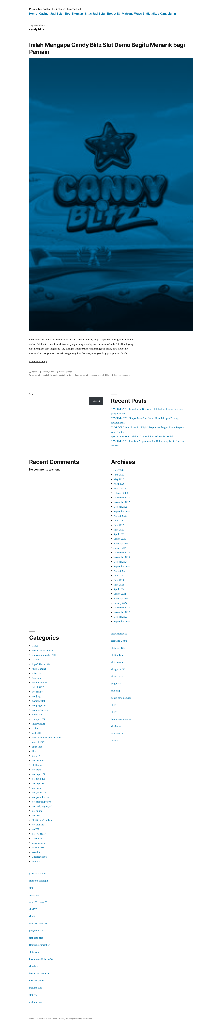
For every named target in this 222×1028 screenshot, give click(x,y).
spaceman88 (38, 847)
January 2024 (120, 603)
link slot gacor (36, 980)
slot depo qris (36, 937)
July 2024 (118, 575)
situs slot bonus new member (46, 737)
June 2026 (119, 474)
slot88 (114, 705)
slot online (37, 810)
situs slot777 (38, 742)
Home (33, 13)
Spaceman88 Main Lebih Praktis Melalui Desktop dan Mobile (142, 436)
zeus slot (36, 861)
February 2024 (121, 598)
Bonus (35, 645)
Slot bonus (37, 765)
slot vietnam (117, 662)
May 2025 (119, 529)
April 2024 (119, 589)
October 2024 (120, 561)
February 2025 (121, 543)
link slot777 (38, 687)
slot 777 (36, 755)
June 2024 (119, 580)
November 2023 (122, 612)
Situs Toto (37, 746)
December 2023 (122, 607)
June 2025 (119, 525)
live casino (37, 691)
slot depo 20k (38, 778)
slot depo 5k (38, 783)
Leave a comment (122, 375)
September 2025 (122, 511)
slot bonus (116, 726)
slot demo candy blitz (100, 375)
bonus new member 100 (44, 655)
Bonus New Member (42, 650)
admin (34, 372)
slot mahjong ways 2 (42, 806)
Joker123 (36, 673)
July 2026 (118, 470)
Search (32, 394)
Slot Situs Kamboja (158, 13)
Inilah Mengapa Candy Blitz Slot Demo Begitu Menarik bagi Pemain (107, 48)
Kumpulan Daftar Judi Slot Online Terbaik (55, 9)
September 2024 (122, 566)
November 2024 (122, 557)
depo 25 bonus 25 (41, 664)
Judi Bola (56, 13)
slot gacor (37, 788)
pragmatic (116, 683)
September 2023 (122, 621)
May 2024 (119, 584)
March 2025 (120, 538)
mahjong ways (39, 705)
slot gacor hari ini (40, 797)
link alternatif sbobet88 (41, 959)
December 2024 (122, 552)
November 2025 (122, 502)
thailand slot (35, 987)
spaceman (37, 838)
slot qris (36, 815)
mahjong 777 (117, 733)
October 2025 (120, 506)
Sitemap (77, 13)
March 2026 (120, 488)
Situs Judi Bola (95, 13)
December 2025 (122, 497)
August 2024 (120, 571)
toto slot (36, 852)
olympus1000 (39, 719)
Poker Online (38, 723)
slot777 (35, 829)
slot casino (34, 952)
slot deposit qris (119, 633)
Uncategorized (65, 372)
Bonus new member (39, 944)
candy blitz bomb (50, 375)
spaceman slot (39, 843)
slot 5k (114, 740)
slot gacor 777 (39, 792)
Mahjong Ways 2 (133, 13)
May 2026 (119, 479)
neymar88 (37, 714)
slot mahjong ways (41, 801)
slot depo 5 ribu (119, 640)
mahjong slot (38, 700)
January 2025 (120, 548)
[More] (174, 14)
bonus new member (121, 697)
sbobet (35, 728)
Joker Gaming (39, 668)
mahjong (36, 696)
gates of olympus (37, 873)
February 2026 (121, 493)
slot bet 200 (37, 760)
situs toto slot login (38, 880)
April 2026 (119, 483)
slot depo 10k (38, 774)
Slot (67, 13)
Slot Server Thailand (42, 820)
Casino (43, 13)
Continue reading (40, 361)
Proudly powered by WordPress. (79, 1019)
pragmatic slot (36, 930)
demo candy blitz (82, 375)
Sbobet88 (113, 13)
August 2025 (120, 516)
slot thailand (38, 824)
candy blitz (37, 375)
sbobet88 (36, 733)
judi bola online (40, 682)
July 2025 (118, 520)
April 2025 (119, 534)
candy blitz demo (66, 375)
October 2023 (120, 616)
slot (31, 887)
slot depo (36, 769)
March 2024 (120, 593)
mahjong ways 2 (40, 710)
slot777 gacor (38, 833)
